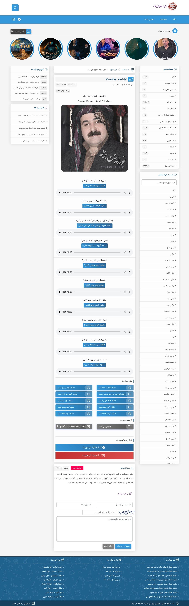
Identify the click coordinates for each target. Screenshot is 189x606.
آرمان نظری (170, 375)
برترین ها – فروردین (112, 575)
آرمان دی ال (169, 356)
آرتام (172, 235)
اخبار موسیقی (169, 83)
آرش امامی (170, 266)
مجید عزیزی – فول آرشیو (53, 580)
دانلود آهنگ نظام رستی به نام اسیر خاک (31, 122)
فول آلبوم (170, 140)
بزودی (172, 96)
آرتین (172, 241)
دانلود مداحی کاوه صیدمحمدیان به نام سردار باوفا (19, 93)
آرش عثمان (170, 292)
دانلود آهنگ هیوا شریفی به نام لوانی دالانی (30, 134)
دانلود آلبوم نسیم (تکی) (94, 325)
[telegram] (19, 19)
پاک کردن (108, 546)
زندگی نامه (170, 134)
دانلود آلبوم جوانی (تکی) (94, 265)
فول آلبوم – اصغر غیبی (53, 592)
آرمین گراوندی (169, 407)
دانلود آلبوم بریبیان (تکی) (94, 205)
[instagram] (14, 19)
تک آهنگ (170, 102)
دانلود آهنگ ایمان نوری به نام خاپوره (163, 592)
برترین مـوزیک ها (18, 31)
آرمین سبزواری (169, 400)
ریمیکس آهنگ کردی (166, 128)
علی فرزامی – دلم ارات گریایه (27, 76)
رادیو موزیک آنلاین (167, 121)
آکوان (172, 451)
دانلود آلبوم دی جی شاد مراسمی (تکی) (94, 225)
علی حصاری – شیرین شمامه (29, 99)
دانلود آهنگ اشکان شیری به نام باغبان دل (161, 596)
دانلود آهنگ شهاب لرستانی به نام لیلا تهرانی (160, 588)
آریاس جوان (169, 426)
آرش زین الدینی (168, 286)
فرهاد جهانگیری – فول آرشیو (51, 575)
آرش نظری (170, 324)
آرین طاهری (170, 438)
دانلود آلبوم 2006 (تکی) (94, 185)
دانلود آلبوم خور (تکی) (94, 285)
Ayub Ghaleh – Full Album (52, 584)
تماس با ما (149, 19)
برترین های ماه (168, 89)
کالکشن (171, 147)
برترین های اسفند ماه (112, 580)
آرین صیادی (169, 432)
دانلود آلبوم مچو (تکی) (94, 305)
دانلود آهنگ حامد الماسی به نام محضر (32, 141)
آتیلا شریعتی (169, 203)
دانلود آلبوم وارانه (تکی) (94, 364)
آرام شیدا (171, 228)
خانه (174, 19)
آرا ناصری (171, 209)
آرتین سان (170, 247)
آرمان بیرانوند (169, 349)
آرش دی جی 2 (168, 279)
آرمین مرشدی (169, 413)
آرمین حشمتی (169, 394)
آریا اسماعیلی (169, 419)
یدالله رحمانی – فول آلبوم (53, 588)
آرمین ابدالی (169, 381)
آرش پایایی (170, 273)
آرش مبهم (170, 305)
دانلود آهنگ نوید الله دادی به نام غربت (32, 128)
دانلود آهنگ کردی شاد (166, 115)
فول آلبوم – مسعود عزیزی (52, 596)
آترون (172, 196)
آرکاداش (171, 343)
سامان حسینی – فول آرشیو (52, 571)
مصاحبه (163, 19)
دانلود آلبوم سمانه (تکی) (94, 344)
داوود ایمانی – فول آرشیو (53, 567)
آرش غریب (170, 298)
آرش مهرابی (169, 317)
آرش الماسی (169, 260)
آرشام (172, 330)
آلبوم (172, 77)
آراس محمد (170, 215)
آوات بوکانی (170, 457)
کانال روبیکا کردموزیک (92, 455)
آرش (172, 254)
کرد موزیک (125, 69)
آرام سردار (170, 222)
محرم (172, 153)
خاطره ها (170, 108)
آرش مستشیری (168, 311)
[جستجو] (15, 7)
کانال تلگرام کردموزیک (92, 447)
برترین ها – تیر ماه (113, 571)
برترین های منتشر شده (111, 567)
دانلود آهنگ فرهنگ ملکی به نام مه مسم (31, 115)
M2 (174, 190)
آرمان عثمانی (169, 362)
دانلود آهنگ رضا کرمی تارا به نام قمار (23, 88)
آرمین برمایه (169, 387)
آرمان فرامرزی (169, 368)
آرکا (173, 336)
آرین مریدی (170, 445)
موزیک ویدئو (169, 166)
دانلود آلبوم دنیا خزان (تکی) (94, 245)
